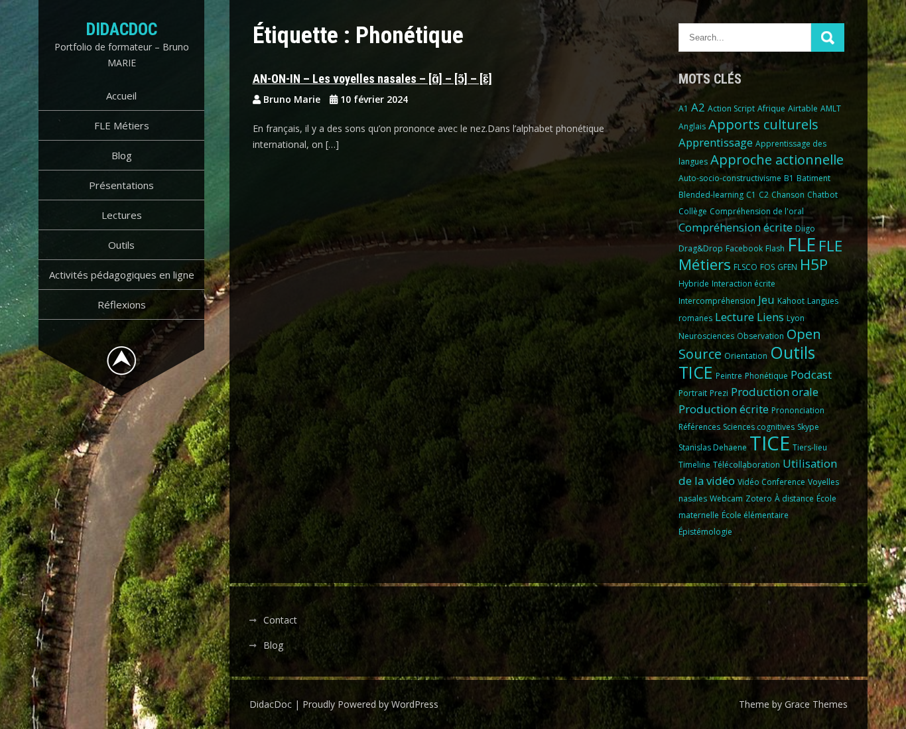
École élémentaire (755, 515)
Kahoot (791, 300)
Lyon (796, 318)
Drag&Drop (701, 248)
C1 (751, 194)
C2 (764, 194)
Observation (760, 336)
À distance (794, 498)
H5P (814, 264)
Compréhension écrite (736, 227)
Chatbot (822, 194)
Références (699, 426)
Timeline (694, 464)
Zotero (758, 498)
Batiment (813, 178)
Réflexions (121, 304)
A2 (698, 107)
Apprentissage (716, 142)
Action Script (731, 108)
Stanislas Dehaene (713, 447)
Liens (770, 316)
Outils (121, 244)
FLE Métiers (121, 125)
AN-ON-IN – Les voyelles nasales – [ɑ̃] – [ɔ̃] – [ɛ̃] (372, 79)
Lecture (734, 316)
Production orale (774, 391)
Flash (775, 248)
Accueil (121, 95)
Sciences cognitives (759, 426)
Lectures (121, 215)
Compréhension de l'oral (757, 211)
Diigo (805, 228)
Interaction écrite (743, 283)
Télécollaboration (746, 464)
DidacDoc (121, 29)
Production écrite (724, 409)
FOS (767, 267)
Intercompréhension (717, 300)
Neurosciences (706, 336)
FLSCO (745, 267)
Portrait (693, 393)
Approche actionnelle (777, 159)
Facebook (744, 248)
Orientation (745, 356)
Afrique (771, 108)
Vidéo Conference (771, 482)
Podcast (811, 374)
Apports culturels (763, 124)
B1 (789, 178)
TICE (769, 443)
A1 (683, 108)
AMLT (830, 108)
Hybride (694, 283)
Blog (121, 155)
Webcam (726, 498)
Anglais (692, 126)
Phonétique (766, 375)
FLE (801, 245)
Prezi (719, 393)
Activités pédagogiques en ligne (121, 274)
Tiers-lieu (810, 447)
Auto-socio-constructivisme (730, 178)
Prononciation (797, 410)
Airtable (803, 108)
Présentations (121, 185)
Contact (280, 620)
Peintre (729, 375)
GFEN (787, 267)
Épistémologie (705, 531)
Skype (808, 426)
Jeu (766, 299)
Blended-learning (711, 194)
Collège (693, 211)
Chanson (788, 194)
